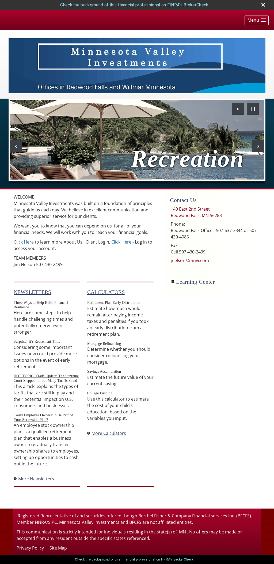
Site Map (58, 548)
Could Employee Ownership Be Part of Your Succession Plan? (43, 417)
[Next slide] (258, 146)
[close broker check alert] (263, 5)
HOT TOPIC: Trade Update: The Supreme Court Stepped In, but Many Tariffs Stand (46, 378)
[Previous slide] (16, 146)
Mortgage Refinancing (104, 344)
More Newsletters (36, 479)
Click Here (24, 242)
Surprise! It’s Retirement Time (37, 341)
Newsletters (32, 292)
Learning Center (195, 281)
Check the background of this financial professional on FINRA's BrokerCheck (134, 5)
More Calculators (109, 433)
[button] (257, 20)
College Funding (99, 393)
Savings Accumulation (104, 371)
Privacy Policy (30, 548)
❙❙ (253, 108)
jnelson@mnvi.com (190, 260)
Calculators (106, 292)
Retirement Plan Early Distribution (113, 303)
